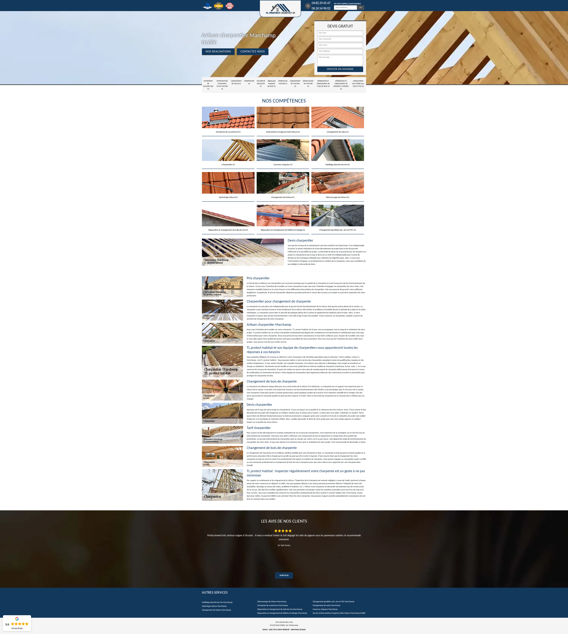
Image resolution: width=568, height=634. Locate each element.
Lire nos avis (17, 628)
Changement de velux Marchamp (326, 605)
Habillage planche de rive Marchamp (217, 602)
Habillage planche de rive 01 (272, 83)
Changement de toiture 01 (295, 83)
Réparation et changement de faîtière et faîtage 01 (341, 85)
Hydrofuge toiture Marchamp (214, 606)
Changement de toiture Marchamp (216, 610)
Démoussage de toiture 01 (308, 83)
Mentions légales (298, 630)
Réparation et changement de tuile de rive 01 (323, 83)
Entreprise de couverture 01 (208, 85)
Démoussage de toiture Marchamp (271, 602)
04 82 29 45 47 (321, 3)
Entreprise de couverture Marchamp (272, 605)
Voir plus (284, 575)
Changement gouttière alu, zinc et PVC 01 (358, 83)
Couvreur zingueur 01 (261, 83)
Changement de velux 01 (236, 82)
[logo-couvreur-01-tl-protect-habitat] (280, 8)
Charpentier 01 (249, 82)
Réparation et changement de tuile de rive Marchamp (279, 609)
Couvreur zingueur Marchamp (325, 609)
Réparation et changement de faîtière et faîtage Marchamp (282, 613)
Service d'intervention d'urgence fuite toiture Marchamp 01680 (339, 613)
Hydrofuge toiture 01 (283, 82)
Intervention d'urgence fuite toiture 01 (222, 85)
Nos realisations (218, 51)
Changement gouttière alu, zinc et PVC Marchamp (333, 602)
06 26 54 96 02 (321, 8)
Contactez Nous (253, 51)
